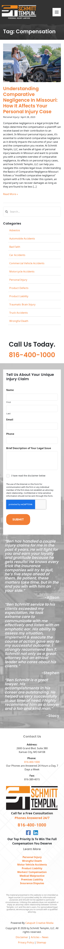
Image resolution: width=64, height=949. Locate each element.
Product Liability (18, 296)
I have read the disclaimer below (28, 475)
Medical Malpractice (32, 875)
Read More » (10, 194)
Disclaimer (22, 937)
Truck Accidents (18, 312)
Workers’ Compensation (32, 872)
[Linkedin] (35, 832)
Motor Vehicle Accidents (32, 864)
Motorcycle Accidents (21, 271)
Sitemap (41, 942)
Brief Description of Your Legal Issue (28, 448)
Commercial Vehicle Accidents (26, 263)
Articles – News (39, 937)
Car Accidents (17, 255)
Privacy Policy (26, 942)
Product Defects (18, 288)
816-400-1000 (32, 762)
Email (9, 419)
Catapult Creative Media (39, 923)
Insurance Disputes (32, 883)
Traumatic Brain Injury (22, 304)
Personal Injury (11, 117)
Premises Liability (32, 879)
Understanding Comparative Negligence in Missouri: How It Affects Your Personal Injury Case (30, 100)
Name (10, 390)
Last (8, 413)
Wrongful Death (18, 321)
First (8, 402)
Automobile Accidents (22, 238)
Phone (10, 434)
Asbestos (14, 230)
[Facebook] (28, 832)
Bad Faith (14, 246)
